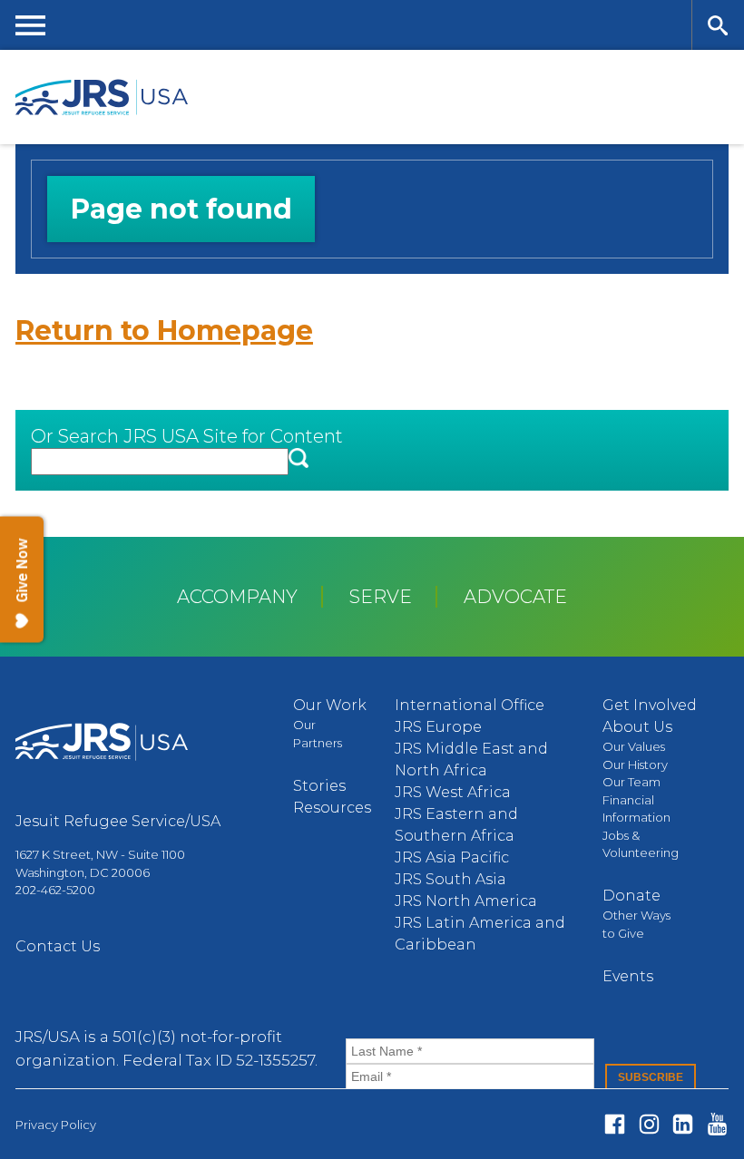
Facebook (614, 1124)
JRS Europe (438, 726)
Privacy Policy (55, 1124)
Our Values (633, 746)
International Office (469, 705)
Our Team (631, 781)
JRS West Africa (453, 792)
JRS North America (466, 901)
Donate (631, 895)
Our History (635, 764)
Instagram (649, 1124)
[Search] (717, 25)
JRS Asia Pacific (452, 857)
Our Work (330, 705)
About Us (637, 726)
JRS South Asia (450, 879)
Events (627, 976)
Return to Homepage (164, 330)
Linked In (682, 1124)
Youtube (717, 1124)
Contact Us (57, 946)
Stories (319, 785)
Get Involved (649, 705)
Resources (332, 807)
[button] (298, 459)
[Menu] (31, 25)
